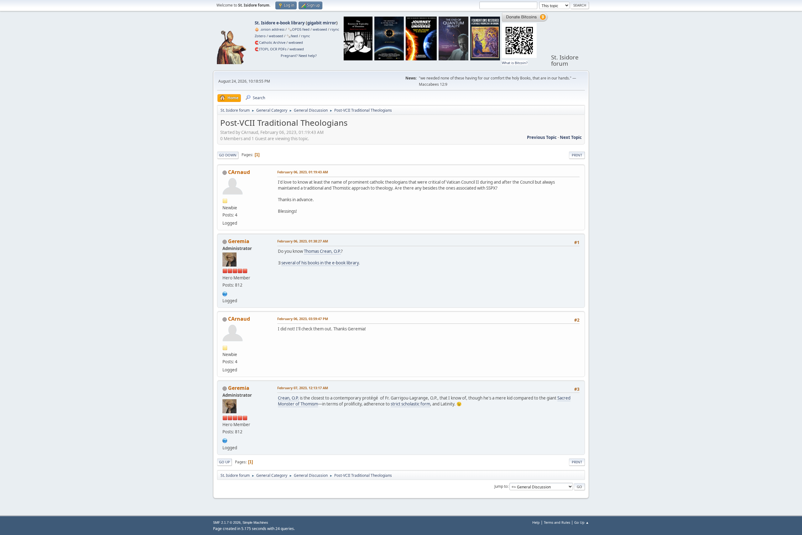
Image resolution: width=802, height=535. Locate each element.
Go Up (224, 462)
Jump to (501, 486)
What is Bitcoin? (515, 62)
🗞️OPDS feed (299, 29)
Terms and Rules (557, 522)
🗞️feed (292, 35)
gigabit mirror (321, 23)
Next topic (571, 137)
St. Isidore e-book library (280, 23)
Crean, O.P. (288, 398)
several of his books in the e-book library (320, 263)
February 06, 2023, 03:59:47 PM (302, 318)
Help (536, 522)
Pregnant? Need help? (299, 55)
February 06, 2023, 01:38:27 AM (302, 241)
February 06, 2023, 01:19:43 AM (302, 172)
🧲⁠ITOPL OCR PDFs (270, 49)
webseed (320, 29)
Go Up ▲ (581, 522)
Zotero (260, 35)
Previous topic (542, 137)
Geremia (238, 241)
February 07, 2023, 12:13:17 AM (302, 387)
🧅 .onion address (269, 29)
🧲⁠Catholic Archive (270, 42)
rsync (334, 29)
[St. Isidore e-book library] (224, 293)
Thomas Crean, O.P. (322, 251)
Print (577, 155)
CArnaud (239, 172)
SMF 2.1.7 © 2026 (227, 522)
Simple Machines (255, 522)
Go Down (228, 155)
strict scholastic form (410, 404)
